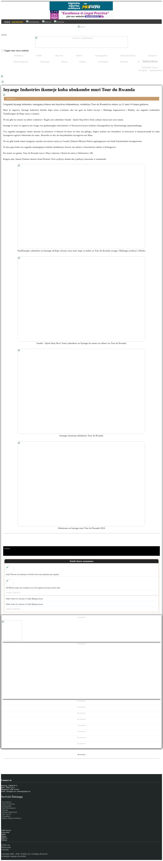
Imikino (78, 55)
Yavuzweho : (10, 99)
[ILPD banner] (81, 18)
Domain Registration (9, 812)
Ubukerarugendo (20, 61)
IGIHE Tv (4, 838)
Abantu (64, 61)
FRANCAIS (60, 22)
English (3, 834)
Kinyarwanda (5, 832)
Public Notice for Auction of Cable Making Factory (24, 599)
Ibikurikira (147, 61)
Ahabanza (18, 55)
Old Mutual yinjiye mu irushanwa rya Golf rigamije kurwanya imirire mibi (33, 588)
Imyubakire (103, 61)
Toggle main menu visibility (16, 50)
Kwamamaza (6, 802)
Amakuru (123, 61)
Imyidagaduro (101, 55)
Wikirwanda (6, 847)
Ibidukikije (146, 67)
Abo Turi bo (6, 814)
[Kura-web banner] (81, 42)
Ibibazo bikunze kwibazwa (11, 818)
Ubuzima (58, 55)
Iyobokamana (155, 70)
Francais (3, 836)
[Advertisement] (81, 672)
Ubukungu (44, 61)
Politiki (38, 55)
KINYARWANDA (33, 22)
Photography (6, 806)
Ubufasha (5, 850)
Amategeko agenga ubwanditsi (13, 856)
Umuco (155, 67)
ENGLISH (47, 22)
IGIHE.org (5, 845)
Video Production (8, 804)
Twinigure (142, 70)
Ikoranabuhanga (127, 55)
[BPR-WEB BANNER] (81, 9)
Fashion (83, 61)
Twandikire (6, 816)
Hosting (5, 810)
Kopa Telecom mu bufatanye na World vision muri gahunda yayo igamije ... (33, 574)
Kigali (3, 31)
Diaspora (152, 55)
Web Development (8, 808)
